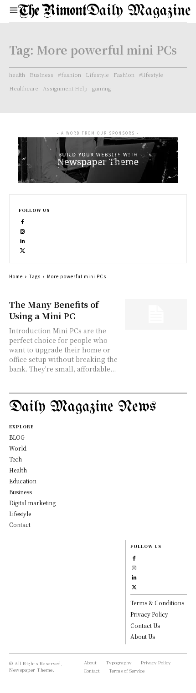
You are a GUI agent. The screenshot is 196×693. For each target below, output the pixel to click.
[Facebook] (22, 221)
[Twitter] (22, 249)
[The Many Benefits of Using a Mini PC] (156, 314)
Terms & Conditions (157, 603)
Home (16, 276)
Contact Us (145, 625)
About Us (142, 636)
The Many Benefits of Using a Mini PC (54, 309)
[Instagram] (22, 230)
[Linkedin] (22, 240)
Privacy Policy (149, 614)
